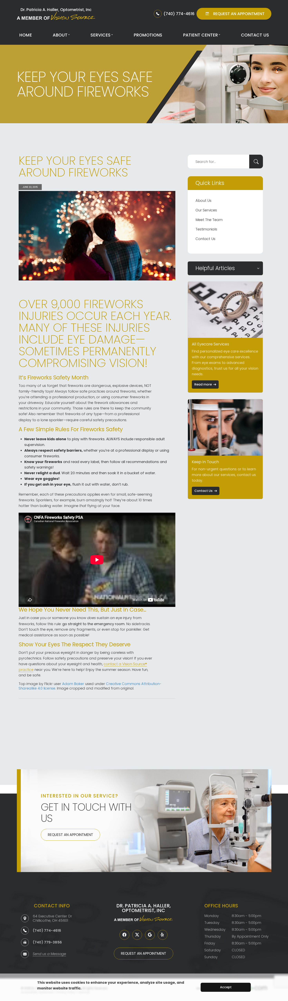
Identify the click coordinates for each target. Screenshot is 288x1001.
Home (25, 35)
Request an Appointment (70, 834)
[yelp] (163, 935)
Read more (203, 384)
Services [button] (100, 35)
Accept (226, 987)
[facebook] (124, 935)
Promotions (148, 35)
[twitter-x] (137, 935)
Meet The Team (209, 219)
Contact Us (255, 35)
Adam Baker (73, 683)
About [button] (60, 35)
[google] (150, 935)
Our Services (206, 210)
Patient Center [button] (200, 35)
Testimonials (206, 229)
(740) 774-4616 (47, 930)
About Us (203, 200)
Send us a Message (49, 954)
